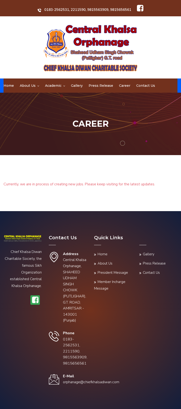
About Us (28, 85)
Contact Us (145, 85)
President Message (113, 272)
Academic (53, 85)
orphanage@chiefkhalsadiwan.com (91, 382)
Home (9, 85)
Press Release (101, 85)
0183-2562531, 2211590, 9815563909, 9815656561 (87, 9)
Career (124, 85)
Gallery (77, 85)
